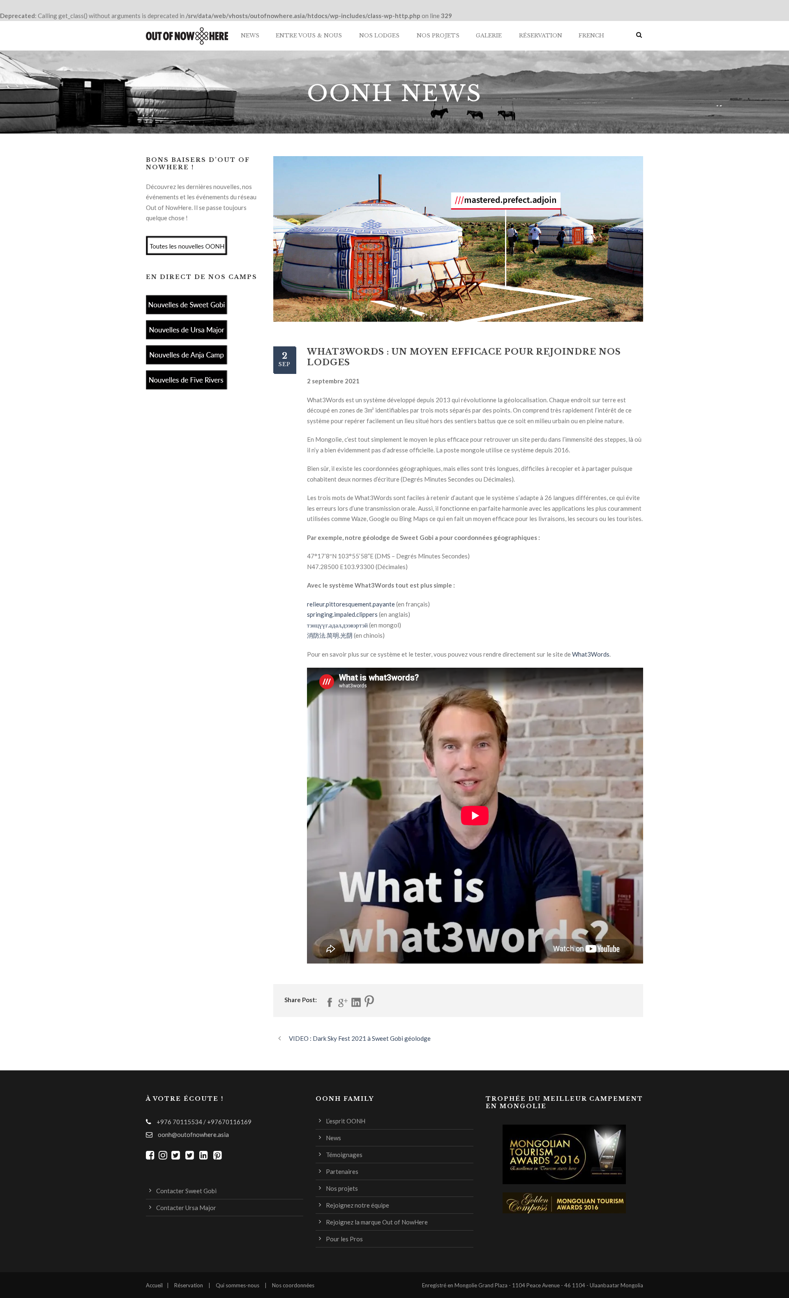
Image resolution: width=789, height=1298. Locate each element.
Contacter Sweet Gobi (186, 1190)
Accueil (154, 1285)
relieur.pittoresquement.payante (351, 604)
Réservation (540, 35)
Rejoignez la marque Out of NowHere (377, 1222)
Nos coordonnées (293, 1285)
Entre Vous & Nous (309, 35)
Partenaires (342, 1171)
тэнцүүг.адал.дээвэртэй (337, 625)
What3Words (590, 654)
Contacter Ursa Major (186, 1207)
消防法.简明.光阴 (330, 635)
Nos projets (438, 35)
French (591, 35)
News (250, 35)
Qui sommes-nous (237, 1285)
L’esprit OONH (345, 1121)
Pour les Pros (344, 1239)
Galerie (489, 35)
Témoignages (344, 1154)
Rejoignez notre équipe (357, 1205)
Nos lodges (379, 35)
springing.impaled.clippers (342, 614)
